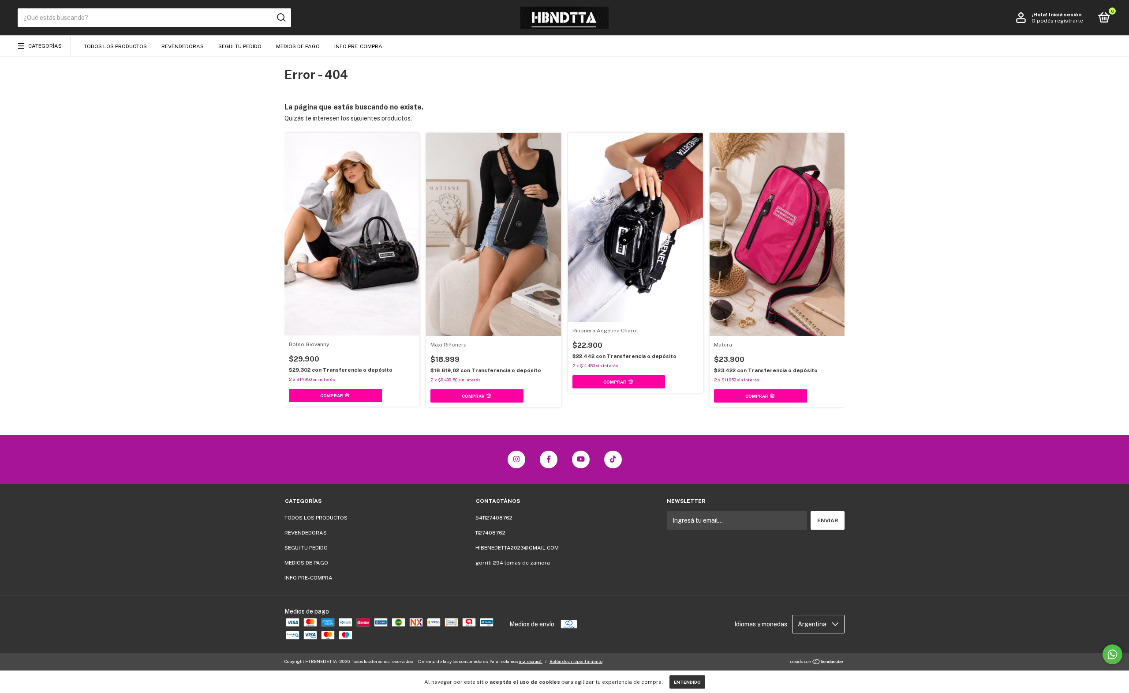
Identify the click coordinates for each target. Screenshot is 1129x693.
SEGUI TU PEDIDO (240, 46)
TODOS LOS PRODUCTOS (115, 46)
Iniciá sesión (1065, 14)
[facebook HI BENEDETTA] (548, 459)
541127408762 (493, 518)
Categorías (45, 46)
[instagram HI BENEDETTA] (516, 459)
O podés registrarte (1057, 21)
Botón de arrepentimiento (576, 661)
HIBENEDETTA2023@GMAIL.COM (517, 548)
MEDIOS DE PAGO (298, 46)
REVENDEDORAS (182, 46)
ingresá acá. (530, 661)
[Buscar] (280, 18)
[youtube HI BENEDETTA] (581, 459)
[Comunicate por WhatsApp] (1112, 654)
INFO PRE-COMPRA (358, 46)
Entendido (687, 682)
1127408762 (490, 533)
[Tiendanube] (817, 662)
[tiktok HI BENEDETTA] (613, 459)
